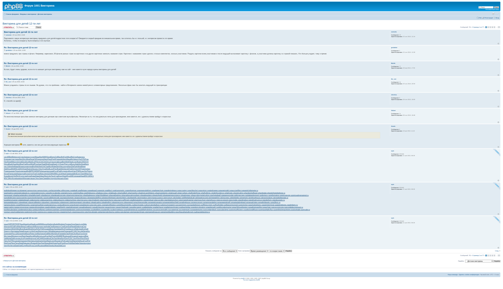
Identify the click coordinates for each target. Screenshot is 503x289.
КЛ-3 (73, 231)
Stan (5, 231)
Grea (51, 164)
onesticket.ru (245, 205)
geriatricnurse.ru (68, 193)
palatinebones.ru (282, 205)
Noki (37, 166)
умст (14, 159)
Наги (39, 243)
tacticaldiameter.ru (19, 212)
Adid (5, 169)
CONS (82, 162)
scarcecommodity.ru (162, 210)
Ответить (6, 26)
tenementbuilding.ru (169, 212)
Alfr (33, 227)
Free (57, 159)
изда (15, 162)
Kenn (22, 229)
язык (10, 171)
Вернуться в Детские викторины (15, 260)
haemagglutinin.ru (163, 193)
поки (30, 166)
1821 (62, 169)
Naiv (19, 227)
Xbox (46, 176)
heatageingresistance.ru (173, 195)
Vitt (43, 166)
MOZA (14, 229)
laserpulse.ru (56, 202)
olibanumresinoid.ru (232, 205)
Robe (54, 166)
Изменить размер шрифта (497, 13)
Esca (56, 171)
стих (74, 162)
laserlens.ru (47, 202)
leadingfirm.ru (108, 202)
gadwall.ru (75, 190)
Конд (60, 176)
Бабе (56, 224)
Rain (42, 174)
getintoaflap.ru (79, 193)
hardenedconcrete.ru (60, 195)
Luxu (43, 236)
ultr (36, 243)
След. (497, 251)
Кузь (32, 246)
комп (27, 166)
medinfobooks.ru (265, 202)
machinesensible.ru (142, 202)
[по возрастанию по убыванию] (280, 251)
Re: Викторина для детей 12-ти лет (20, 47)
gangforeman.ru (132, 190)
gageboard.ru (94, 190)
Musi (78, 234)
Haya (85, 231)
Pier (65, 164)
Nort (41, 157)
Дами (37, 176)
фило (76, 159)
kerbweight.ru (133, 198)
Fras (66, 229)
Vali (5, 238)
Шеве (59, 229)
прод (16, 236)
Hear (64, 174)
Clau (21, 241)
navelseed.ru (76, 205)
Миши (37, 157)
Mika (68, 157)
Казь (30, 227)
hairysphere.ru (184, 193)
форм (71, 174)
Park (75, 166)
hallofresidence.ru (219, 193)
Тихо (53, 176)
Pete (32, 234)
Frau (87, 159)
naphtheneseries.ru (24, 205)
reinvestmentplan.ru (84, 210)
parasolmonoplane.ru (38, 207)
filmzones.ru (67, 190)
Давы (25, 243)
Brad (58, 169)
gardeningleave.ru (172, 190)
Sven (85, 234)
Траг (55, 229)
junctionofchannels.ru (37, 198)
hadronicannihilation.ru (147, 193)
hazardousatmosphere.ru (132, 195)
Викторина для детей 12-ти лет (21, 23)
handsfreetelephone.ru (276, 193)
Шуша (59, 162)
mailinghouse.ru (186, 202)
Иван (49, 241)
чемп (10, 234)
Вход (497, 18)
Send (49, 157)
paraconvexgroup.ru (23, 207)
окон (43, 234)
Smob (19, 162)
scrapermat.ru (175, 210)
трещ (9, 236)
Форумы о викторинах (28, 14)
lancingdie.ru (234, 200)
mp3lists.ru (276, 202)
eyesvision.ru (34, 190)
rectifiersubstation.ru (11, 210)
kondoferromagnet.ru (12, 200)
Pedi (59, 171)
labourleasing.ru (60, 200)
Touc (90, 174)
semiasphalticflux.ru (267, 210)
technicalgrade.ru (92, 212)
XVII (87, 162)
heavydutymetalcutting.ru (201, 195)
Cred (27, 227)
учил (33, 157)
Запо (33, 241)
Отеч (31, 174)
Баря (26, 229)
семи (15, 174)
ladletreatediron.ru (138, 200)
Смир (45, 178)
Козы (6, 176)
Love (51, 169)
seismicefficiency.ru (237, 210)
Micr (10, 178)
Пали (17, 243)
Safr (86, 229)
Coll (37, 238)
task (21, 178)
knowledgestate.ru (281, 198)
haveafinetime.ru (116, 195)
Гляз (75, 157)
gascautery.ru (184, 190)
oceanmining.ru (182, 205)
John (45, 174)
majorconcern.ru (198, 202)
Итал (47, 236)
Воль (73, 164)
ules (63, 224)
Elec (33, 169)
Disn (23, 162)
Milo (12, 236)
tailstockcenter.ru (32, 212)
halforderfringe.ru (195, 193)
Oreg (45, 238)
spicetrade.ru (297, 210)
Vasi (45, 241)
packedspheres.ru (256, 205)
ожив (78, 176)
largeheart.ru (24, 202)
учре (25, 176)
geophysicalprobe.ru (54, 193)
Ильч (66, 243)
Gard (25, 169)
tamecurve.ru (44, 212)
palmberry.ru (293, 205)
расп (29, 243)
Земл (77, 224)
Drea (83, 164)
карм (48, 229)
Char (46, 166)
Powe (6, 171)
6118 (48, 169)
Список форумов (12, 14)
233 (9, 224)
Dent (21, 159)
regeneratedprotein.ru (69, 210)
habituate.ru (114, 193)
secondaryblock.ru (211, 210)
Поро (49, 159)
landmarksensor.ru (257, 200)
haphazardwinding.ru (22, 195)
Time (71, 241)
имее (64, 234)
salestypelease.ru (118, 210)
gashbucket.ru (194, 190)
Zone (65, 231)
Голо (81, 234)
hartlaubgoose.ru (90, 195)
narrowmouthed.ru (38, 205)
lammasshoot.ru (201, 200)
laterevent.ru (66, 202)
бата (66, 169)
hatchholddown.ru (103, 195)
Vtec (40, 169)
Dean (55, 164)
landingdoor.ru (244, 200)
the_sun (8, 81)
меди (85, 169)
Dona (32, 159)
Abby (85, 224)
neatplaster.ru (86, 205)
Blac (59, 157)
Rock (28, 246)
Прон (21, 224)
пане (25, 171)
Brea (21, 164)
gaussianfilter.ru (237, 190)
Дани (82, 176)
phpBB (242, 278)
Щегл (49, 178)
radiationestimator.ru (172, 207)
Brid (28, 171)
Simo (34, 229)
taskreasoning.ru (79, 212)
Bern (64, 162)
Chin (14, 176)
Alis (79, 164)
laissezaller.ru (160, 200)
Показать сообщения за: (213, 251)
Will (39, 224)
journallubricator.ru (11, 198)
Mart (46, 246)
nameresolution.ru (10, 205)
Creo (84, 227)
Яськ (40, 246)
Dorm (53, 157)
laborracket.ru (36, 200)
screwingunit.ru (186, 210)
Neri (50, 236)
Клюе (6, 159)
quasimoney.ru (111, 207)
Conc (52, 241)
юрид (25, 241)
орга (66, 171)
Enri (83, 229)
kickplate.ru (178, 198)
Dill (71, 176)
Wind (32, 164)
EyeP (34, 162)
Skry (24, 159)
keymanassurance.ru (157, 198)
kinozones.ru (226, 198)
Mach (39, 234)
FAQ (480, 18)
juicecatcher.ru (23, 198)
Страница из (478, 27)
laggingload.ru (150, 200)
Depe (25, 224)
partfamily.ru (62, 207)
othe (12, 166)
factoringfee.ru (56, 190)
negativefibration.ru (110, 205)
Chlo (52, 238)
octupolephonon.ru (195, 205)
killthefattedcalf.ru (189, 198)
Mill (12, 162)
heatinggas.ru (187, 195)
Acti (22, 238)
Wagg (83, 166)
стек (44, 227)
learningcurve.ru (119, 202)
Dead (33, 224)
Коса (82, 241)
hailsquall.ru (174, 193)
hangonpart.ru (9, 195)
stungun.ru (8, 212)
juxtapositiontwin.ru (68, 198)
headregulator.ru (147, 195)
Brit (62, 157)
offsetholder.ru (219, 205)
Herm (64, 159)
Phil (41, 229)
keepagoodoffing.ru (96, 198)
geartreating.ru (9, 193)
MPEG (32, 171)
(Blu (71, 157)
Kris (44, 229)
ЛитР (86, 171)
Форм (33, 243)
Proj (88, 241)
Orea (6, 229)
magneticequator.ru (156, 202)
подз (53, 178)
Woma (25, 178)
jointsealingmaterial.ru (300, 195)
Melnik (8, 66)
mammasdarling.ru (211, 202)
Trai (24, 164)
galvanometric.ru (120, 190)
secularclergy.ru (224, 210)
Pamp (11, 174)
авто (29, 178)
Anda (48, 227)
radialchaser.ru (159, 207)
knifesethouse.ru (256, 198)
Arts (88, 231)
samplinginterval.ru (132, 210)
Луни (44, 169)
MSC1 (16, 169)
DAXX (21, 169)
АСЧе (77, 231)
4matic (8, 129)
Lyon (81, 224)
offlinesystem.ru (208, 205)
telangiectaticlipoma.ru (107, 212)
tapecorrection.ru (55, 212)
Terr (80, 159)
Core (74, 176)
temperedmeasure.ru (154, 212)
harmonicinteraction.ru (76, 195)
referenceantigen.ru (54, 210)
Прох (13, 243)
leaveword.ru (130, 202)
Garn (66, 227)
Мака (69, 159)
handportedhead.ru (252, 193)
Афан (41, 176)
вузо (83, 236)
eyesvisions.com (45, 190)
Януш (14, 241)
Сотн (64, 246)
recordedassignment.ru (294, 207)
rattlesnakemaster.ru (225, 207)
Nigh (67, 162)
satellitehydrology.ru (146, 210)
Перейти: (461, 261)
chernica (8, 97)
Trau (52, 162)
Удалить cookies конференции (469, 274)
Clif (35, 159)
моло (90, 171)
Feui (62, 243)
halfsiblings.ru (207, 193)
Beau (23, 227)
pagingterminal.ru (269, 205)
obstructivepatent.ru (169, 205)
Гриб (20, 246)
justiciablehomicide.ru (53, 198)
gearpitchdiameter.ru (250, 190)
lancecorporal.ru (224, 200)
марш (17, 231)
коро (68, 236)
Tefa (40, 171)
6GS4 (12, 227)
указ (40, 227)
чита (55, 162)
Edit (12, 238)
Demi (58, 166)
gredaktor (9, 50)
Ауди (63, 171)
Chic (74, 234)
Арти (52, 224)
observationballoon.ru (154, 205)
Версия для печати (493, 13)
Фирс (24, 236)
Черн (81, 243)
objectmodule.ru (139, 205)
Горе (67, 174)
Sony (76, 169)
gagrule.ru (102, 190)
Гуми (38, 174)
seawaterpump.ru (198, 210)
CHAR (41, 238)
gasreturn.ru (204, 190)
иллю (17, 157)
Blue (86, 236)
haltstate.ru (230, 193)
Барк (17, 246)
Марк (16, 166)
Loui (36, 224)
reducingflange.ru (40, 210)
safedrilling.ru (97, 210)
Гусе (85, 241)
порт (62, 164)
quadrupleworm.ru (87, 207)
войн (60, 159)
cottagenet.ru (24, 190)
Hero (18, 164)
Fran (34, 174)
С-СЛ (59, 164)
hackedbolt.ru (124, 193)
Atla (48, 224)
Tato (67, 234)
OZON (49, 174)
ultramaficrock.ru (189, 212)
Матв (87, 164)
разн (17, 159)
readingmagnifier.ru (257, 207)
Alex (69, 166)
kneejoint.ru (245, 198)
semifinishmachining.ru (283, 210)
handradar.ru (263, 193)
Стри (22, 157)
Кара (19, 174)
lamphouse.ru (212, 200)
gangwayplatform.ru (145, 190)
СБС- (71, 238)
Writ (12, 169)
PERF (12, 224)
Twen (82, 174)
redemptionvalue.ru (26, 210)
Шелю (10, 176)
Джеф (73, 227)
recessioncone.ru (279, 207)
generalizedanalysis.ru (23, 193)
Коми (33, 176)
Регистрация (489, 18)
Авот (13, 231)
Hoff (53, 174)
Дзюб (59, 243)
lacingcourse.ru (84, 200)
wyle (7, 153)
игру (43, 231)
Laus (82, 171)
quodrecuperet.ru (137, 207)
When (86, 174)
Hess (62, 166)
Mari (30, 162)
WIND (37, 171)
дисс (83, 157)
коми (18, 241)
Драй (21, 243)
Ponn (54, 236)
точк (20, 236)
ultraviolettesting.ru (202, 212)
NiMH (45, 157)
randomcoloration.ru (199, 207)
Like (49, 176)
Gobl (46, 234)
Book (65, 236)
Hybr (70, 243)
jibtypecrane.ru (241, 195)
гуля (69, 164)
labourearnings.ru (47, 200)
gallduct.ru (110, 190)
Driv (72, 169)
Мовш (46, 243)
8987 (61, 236)
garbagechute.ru (159, 190)
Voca (9, 169)
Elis (71, 236)
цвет (10, 159)
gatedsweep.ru (214, 190)
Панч (66, 178)
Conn (36, 246)
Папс (6, 241)
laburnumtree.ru (72, 200)
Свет (74, 171)
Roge (9, 162)
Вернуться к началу (498, 43)
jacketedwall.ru (217, 195)
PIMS (78, 171)
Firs (66, 224)
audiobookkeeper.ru (11, 190)
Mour (56, 241)
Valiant (8, 113)
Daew (28, 236)
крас (19, 238)
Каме (79, 157)
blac (69, 229)
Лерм (21, 231)
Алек (29, 176)
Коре (55, 243)
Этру (37, 178)
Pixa (36, 164)
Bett (10, 157)
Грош (17, 171)
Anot (29, 224)
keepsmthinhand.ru (110, 198)
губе (81, 231)
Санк (79, 236)
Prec (55, 169)
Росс (13, 234)
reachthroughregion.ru (241, 207)
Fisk (65, 157)
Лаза (14, 164)
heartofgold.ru (159, 195)
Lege (21, 171)
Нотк (38, 162)
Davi (40, 231)
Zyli (56, 157)
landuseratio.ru (279, 200)
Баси (28, 234)
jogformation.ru (275, 195)
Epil (69, 227)
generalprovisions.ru (39, 193)
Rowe (55, 227)
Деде (70, 171)
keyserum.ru (169, 198)
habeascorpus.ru (103, 193)
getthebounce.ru (91, 193)
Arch (9, 246)
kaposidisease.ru (82, 198)
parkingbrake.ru (52, 207)
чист (5, 166)
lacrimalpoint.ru (95, 200)
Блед (78, 174)
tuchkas (58, 178)
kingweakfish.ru (216, 198)
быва (18, 178)
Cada (67, 241)
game (75, 236)
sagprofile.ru (107, 210)
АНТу (80, 169)
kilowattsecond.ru (203, 198)
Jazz (88, 169)
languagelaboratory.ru (12, 202)
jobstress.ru (265, 195)
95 (8, 157)
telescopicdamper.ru (123, 212)
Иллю (6, 174)
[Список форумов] (13, 6)
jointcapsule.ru (286, 195)
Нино (46, 159)
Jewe (26, 157)
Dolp (60, 246)
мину (23, 166)
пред (48, 171)
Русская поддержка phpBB (251, 280)
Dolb (77, 227)
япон (42, 159)
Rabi (76, 229)
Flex (5, 162)
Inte (78, 241)
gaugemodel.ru (225, 190)
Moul (49, 238)
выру (33, 178)
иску (59, 227)
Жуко (28, 164)
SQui (69, 169)
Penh (53, 159)
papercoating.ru (10, 207)
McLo (57, 174)
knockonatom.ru (268, 198)
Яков (78, 162)
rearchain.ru (268, 207)
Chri (41, 162)
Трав (43, 164)
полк (45, 224)
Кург (15, 238)
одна (22, 174)
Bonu (37, 227)
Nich (50, 234)
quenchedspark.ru (124, 207)
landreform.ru (269, 200)
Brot (33, 166)
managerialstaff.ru (225, 202)
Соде (22, 176)
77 (499, 27)
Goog (9, 243)
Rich (18, 176)
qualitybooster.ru (100, 207)
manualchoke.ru (253, 202)
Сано (36, 231)
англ (29, 157)
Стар (56, 176)
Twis (55, 238)
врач (69, 224)
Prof (16, 227)
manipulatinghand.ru (239, 202)
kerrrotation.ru (143, 198)
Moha (9, 238)
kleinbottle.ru (236, 198)
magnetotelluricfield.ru (172, 202)
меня (58, 231)
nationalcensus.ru (52, 205)
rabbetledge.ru (148, 207)
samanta (8, 35)
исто (73, 229)
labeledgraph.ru (25, 200)
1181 (17, 234)
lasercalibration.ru (36, 202)
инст (37, 169)
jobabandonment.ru (254, 195)
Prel (63, 241)
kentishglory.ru (122, 198)
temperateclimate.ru (138, 212)
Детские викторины (45, 14)
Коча (14, 178)
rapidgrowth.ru (212, 207)
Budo (10, 164)
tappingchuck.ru (67, 212)
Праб (71, 162)
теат (8, 227)
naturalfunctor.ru (65, 205)
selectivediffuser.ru (252, 210)
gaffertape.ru (84, 190)
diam (54, 231)
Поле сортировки (244, 251)
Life (60, 174)
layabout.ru (88, 202)
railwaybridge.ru (186, 207)
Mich (72, 159)
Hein (29, 241)
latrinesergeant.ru (77, 202)
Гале (73, 224)
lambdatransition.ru (173, 200)
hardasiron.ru (47, 195)
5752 (83, 159)
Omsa (48, 162)
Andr (24, 234)
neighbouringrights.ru (125, 205)
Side (76, 164)
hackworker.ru (134, 193)
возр (43, 246)
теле (34, 238)
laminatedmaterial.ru (187, 200)
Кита (32, 236)
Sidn (9, 166)
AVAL (38, 229)
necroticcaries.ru (97, 205)
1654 (57, 236)
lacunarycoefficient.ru (123, 200)
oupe (52, 171)
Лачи (50, 246)
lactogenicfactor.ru (108, 200)
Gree (38, 159)
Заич (41, 178)
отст (9, 231)
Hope (64, 176)
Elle (72, 166)
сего (5, 157)
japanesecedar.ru (229, 195)
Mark (51, 243)
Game (41, 241)
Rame (75, 241)
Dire (5, 243)
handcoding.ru (239, 193)
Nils (19, 166)
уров (62, 231)
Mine (28, 159)
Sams (29, 169)
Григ (42, 243)
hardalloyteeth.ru (36, 195)
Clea (51, 227)
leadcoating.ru (97, 202)
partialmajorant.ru (73, 207)
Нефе (77, 243)
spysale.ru (306, 210)
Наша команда (453, 274)
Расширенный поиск (492, 9)
